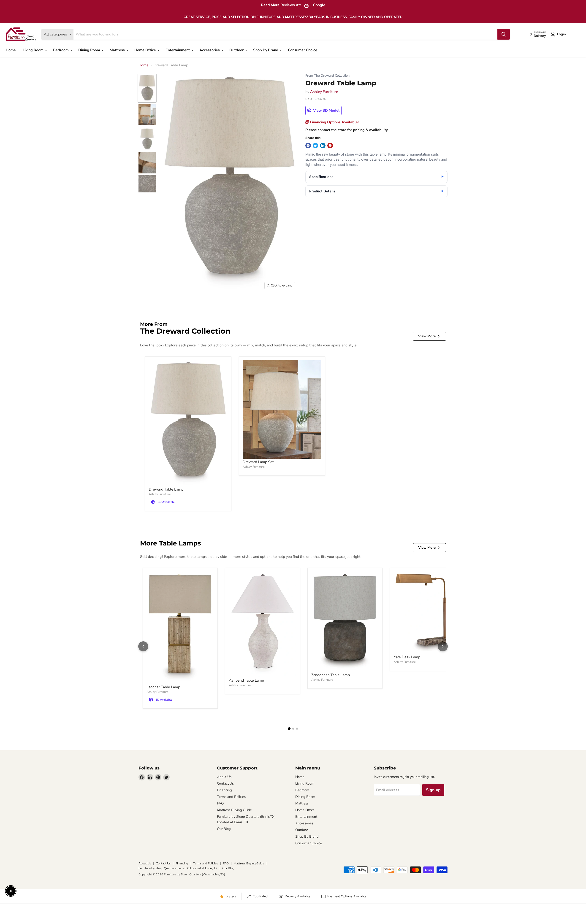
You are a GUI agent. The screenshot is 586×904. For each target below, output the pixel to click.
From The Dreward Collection (327, 76)
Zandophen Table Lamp (330, 674)
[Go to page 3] (297, 729)
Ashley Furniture (324, 91)
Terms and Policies (231, 796)
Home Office (145, 50)
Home (11, 50)
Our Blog (224, 828)
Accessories (210, 50)
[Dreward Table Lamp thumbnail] (147, 88)
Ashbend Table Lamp (246, 680)
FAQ (220, 803)
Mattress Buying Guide (234, 810)
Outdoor (236, 50)
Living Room (33, 50)
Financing (224, 790)
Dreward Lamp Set (258, 461)
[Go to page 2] (293, 729)
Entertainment (178, 50)
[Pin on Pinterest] (330, 145)
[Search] (503, 34)
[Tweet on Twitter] (315, 145)
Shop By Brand (266, 50)
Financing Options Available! (334, 122)
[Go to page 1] (289, 728)
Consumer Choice (302, 50)
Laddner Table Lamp (163, 687)
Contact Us (225, 783)
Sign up (433, 790)
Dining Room (89, 50)
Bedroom (61, 50)
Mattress (118, 50)
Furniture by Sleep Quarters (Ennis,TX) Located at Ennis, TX (177, 868)
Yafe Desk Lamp (407, 657)
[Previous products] (143, 646)
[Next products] (443, 646)
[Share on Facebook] (308, 145)
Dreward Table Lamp (166, 489)
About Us (224, 776)
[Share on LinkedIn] (323, 145)
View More (427, 336)
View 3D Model (325, 110)
